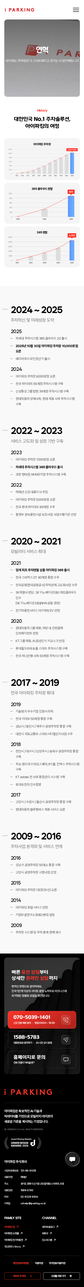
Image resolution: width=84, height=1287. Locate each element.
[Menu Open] (76, 9)
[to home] (23, 9)
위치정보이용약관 (57, 1263)
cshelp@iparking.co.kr (33, 1203)
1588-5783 (27, 1190)
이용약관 (39, 1263)
